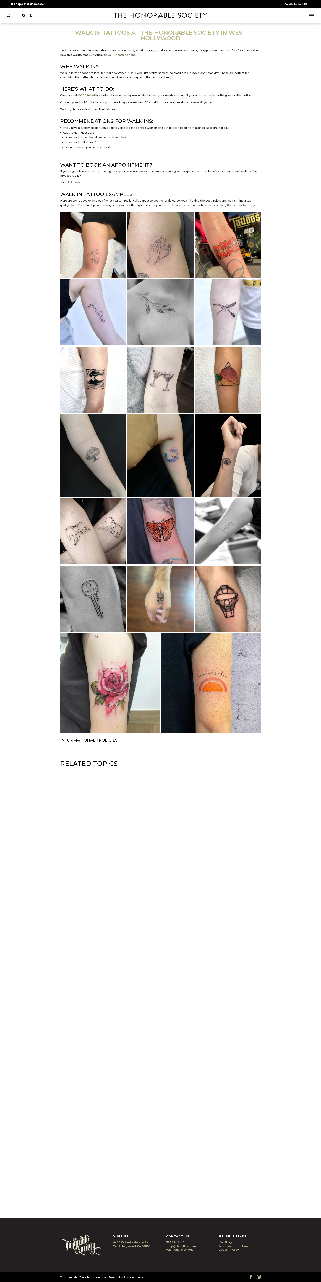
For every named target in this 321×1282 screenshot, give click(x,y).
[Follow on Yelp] (31, 15)
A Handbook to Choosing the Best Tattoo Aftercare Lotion (115, 907)
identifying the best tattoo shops (234, 205)
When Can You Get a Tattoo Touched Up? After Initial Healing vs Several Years (132, 1197)
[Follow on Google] (23, 15)
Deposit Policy (229, 1249)
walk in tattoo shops (121, 55)
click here (73, 182)
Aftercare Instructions (234, 1246)
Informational (77, 740)
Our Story (225, 1242)
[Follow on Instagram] (9, 15)
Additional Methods (179, 1249)
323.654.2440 (297, 4)
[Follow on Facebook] (16, 15)
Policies (108, 740)
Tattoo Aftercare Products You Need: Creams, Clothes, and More (120, 1052)
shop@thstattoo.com (29, 4)
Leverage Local (134, 1277)
